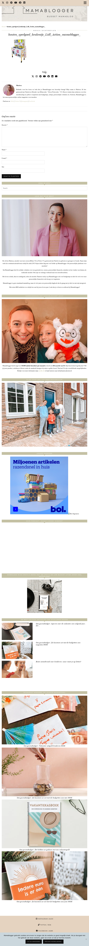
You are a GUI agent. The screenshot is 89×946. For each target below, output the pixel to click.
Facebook (32, 101)
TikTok (45, 925)
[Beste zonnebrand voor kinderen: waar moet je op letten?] (17, 669)
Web (12, 101)
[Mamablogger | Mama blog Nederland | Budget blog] (44, 10)
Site (3, 167)
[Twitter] (3, 3)
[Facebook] (20, 3)
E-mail (4, 158)
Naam (4, 150)
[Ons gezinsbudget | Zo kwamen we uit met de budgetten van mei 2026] (44, 772)
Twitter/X (18, 101)
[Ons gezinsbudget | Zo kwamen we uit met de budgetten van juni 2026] (44, 875)
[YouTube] (15, 3)
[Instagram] (7, 3)
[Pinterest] (11, 3)
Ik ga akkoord (33, 941)
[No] (86, 939)
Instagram (25, 101)
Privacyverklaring (53, 941)
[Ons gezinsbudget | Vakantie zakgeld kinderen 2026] (44, 720)
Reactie (5, 125)
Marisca (36, 30)
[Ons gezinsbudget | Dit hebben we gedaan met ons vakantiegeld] (44, 824)
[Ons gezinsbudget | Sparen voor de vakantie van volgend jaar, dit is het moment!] (17, 631)
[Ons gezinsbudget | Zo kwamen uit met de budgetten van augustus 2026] (17, 650)
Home (3, 26)
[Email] (56, 76)
